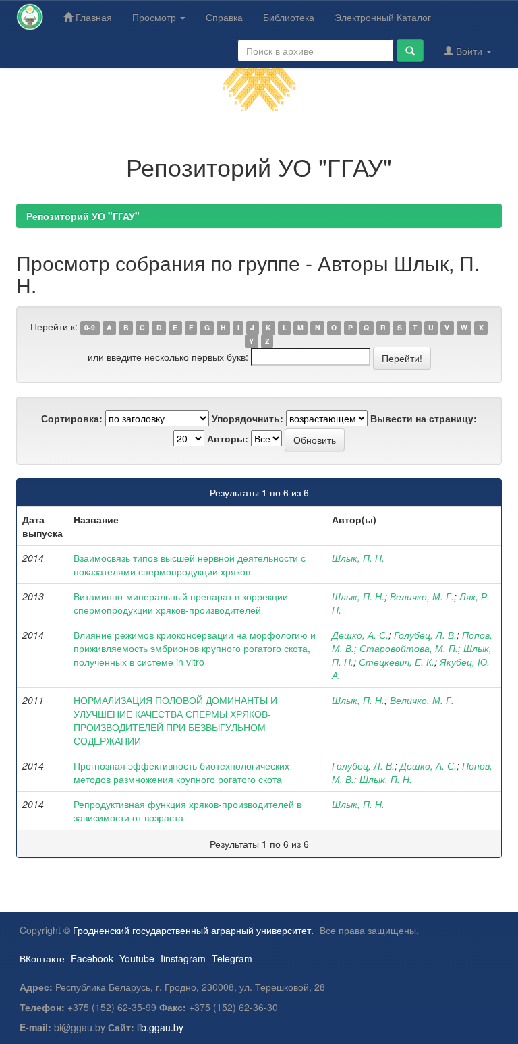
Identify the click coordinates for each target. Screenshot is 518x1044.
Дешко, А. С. (360, 634)
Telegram (232, 958)
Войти (469, 50)
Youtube (136, 958)
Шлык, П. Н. (358, 557)
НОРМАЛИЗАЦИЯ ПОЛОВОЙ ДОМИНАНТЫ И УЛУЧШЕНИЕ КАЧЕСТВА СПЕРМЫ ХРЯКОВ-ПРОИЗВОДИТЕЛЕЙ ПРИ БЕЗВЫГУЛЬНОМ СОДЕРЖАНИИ (175, 720)
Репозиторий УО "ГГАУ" (83, 216)
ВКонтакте (42, 958)
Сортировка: (72, 418)
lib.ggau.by (160, 1027)
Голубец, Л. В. (425, 634)
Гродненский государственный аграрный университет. (193, 930)
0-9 (89, 327)
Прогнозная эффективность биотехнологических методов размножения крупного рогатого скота (181, 772)
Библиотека (288, 17)
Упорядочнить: (247, 418)
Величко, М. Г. (422, 596)
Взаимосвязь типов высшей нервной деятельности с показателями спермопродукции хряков (190, 564)
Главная (92, 17)
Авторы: (227, 438)
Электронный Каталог (383, 17)
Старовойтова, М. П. (408, 648)
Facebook (92, 958)
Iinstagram (183, 958)
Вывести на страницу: (423, 418)
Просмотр (155, 17)
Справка (224, 17)
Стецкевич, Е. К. (396, 661)
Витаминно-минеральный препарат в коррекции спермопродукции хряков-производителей (181, 602)
